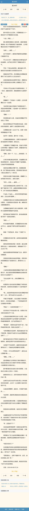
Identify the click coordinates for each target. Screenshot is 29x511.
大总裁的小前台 (22, 17)
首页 (6, 509)
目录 (11, 9)
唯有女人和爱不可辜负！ (16, 486)
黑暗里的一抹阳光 (23, 486)
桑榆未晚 (12, 17)
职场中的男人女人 (5, 483)
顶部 (23, 509)
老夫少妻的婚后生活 (6, 20)
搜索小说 (17, 509)
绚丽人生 (3, 486)
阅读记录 (11, 509)
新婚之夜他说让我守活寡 (16, 20)
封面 (18, 9)
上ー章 (4, 9)
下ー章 (24, 9)
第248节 (14, 2)
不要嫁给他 (21, 483)
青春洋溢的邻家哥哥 (15, 483)
